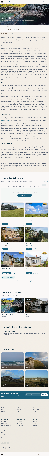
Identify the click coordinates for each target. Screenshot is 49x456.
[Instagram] (5, 443)
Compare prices (6, 273)
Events (34, 407)
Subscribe (44, 394)
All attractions (43, 295)
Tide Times (3, 428)
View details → (11, 248)
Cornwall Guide (4, 421)
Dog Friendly (19, 405)
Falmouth (3, 409)
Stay (2, 26)
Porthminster (19, 427)
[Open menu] (46, 2)
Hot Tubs (19, 407)
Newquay (3, 404)
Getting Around (4, 423)
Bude (2, 414)
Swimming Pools (20, 413)
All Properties (19, 414)
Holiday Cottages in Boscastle (8, 277)
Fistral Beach (19, 421)
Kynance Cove (20, 425)
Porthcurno (19, 423)
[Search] (43, 2)
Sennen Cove (19, 428)
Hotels (18, 411)
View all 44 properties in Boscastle (24, 281)
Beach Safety (4, 427)
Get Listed (35, 425)
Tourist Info (3, 437)
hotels (45, 87)
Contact (34, 423)
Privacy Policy (35, 427)
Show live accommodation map (24, 195)
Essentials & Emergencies (6, 425)
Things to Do (7, 26)
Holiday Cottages (20, 404)
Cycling (2, 432)
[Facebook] (2, 443)
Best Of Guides (36, 409)
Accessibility (3, 430)
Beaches (34, 404)
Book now (5, 248)
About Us (35, 421)
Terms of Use (35, 428)
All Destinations (4, 416)
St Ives (2, 405)
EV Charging (3, 436)
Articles (34, 411)
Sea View (19, 409)
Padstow (3, 407)
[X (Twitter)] (8, 443)
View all (44, 181)
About (13, 26)
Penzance (3, 411)
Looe (2, 413)
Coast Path (3, 434)
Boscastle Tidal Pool (5, 120)
